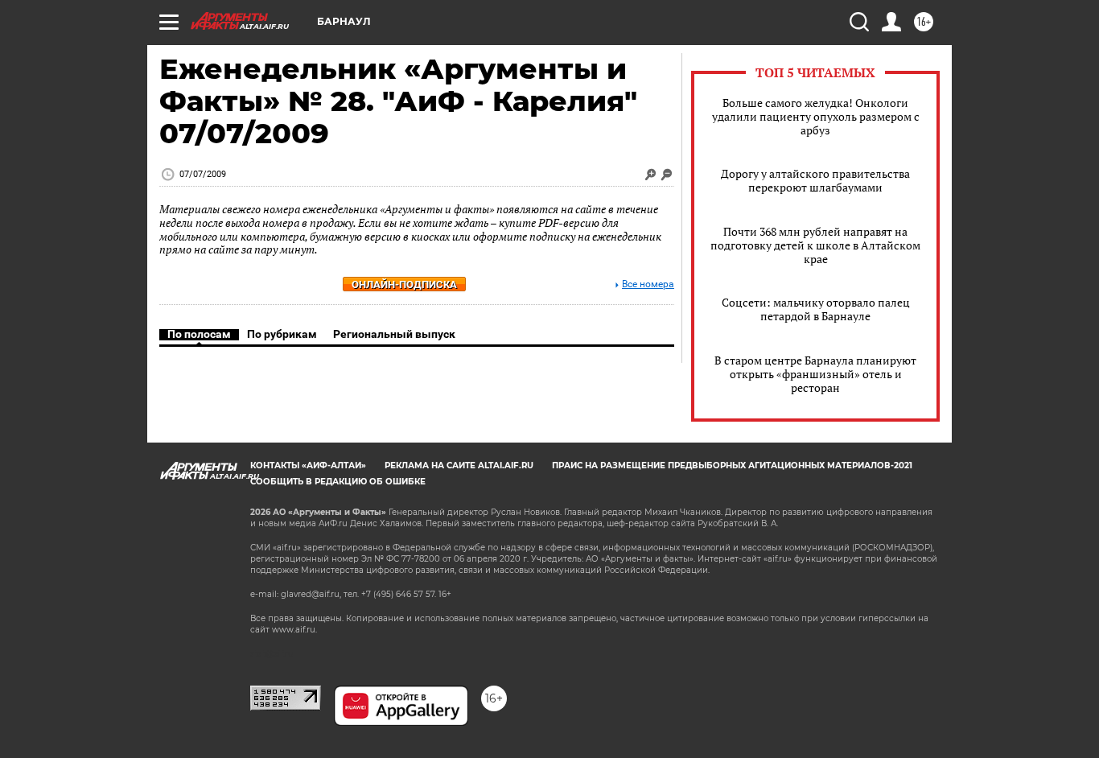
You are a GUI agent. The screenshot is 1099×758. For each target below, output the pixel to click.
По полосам (199, 334)
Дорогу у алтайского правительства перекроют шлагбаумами (815, 180)
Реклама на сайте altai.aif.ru (459, 465)
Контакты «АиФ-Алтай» (308, 465)
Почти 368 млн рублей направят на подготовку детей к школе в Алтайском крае (815, 245)
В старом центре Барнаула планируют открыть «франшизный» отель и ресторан (815, 373)
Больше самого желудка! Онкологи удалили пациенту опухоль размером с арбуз (816, 116)
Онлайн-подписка (404, 284)
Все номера (648, 284)
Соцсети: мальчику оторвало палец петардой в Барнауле (816, 309)
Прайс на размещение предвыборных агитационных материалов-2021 (732, 465)
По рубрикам (282, 334)
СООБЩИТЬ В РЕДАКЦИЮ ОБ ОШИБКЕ (338, 481)
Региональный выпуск (394, 334)
